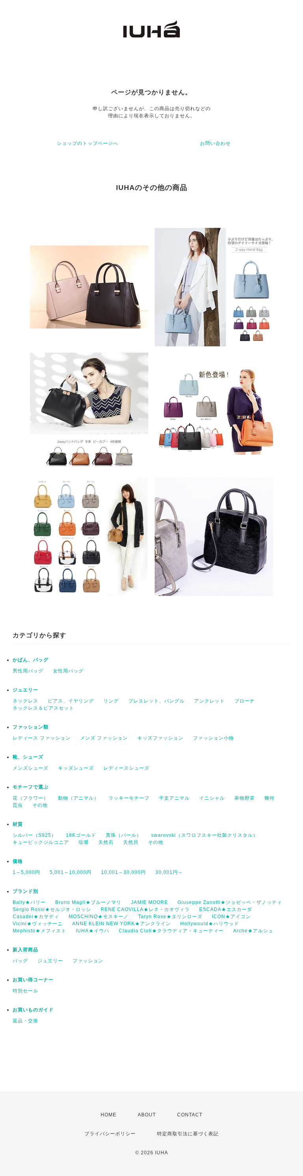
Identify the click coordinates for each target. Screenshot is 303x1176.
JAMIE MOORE (149, 902)
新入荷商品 (25, 949)
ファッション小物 (213, 738)
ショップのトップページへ (87, 143)
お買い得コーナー (33, 980)
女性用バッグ (68, 671)
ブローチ (244, 701)
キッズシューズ (76, 768)
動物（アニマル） (78, 798)
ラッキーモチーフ (129, 798)
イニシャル (212, 798)
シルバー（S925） (34, 835)
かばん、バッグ (31, 660)
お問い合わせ (215, 143)
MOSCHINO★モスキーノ (99, 916)
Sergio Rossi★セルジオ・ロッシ (52, 909)
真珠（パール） (124, 835)
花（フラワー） (31, 798)
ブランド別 (25, 891)
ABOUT (147, 1115)
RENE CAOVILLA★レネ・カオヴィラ (145, 909)
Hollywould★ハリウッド (209, 923)
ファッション (88, 961)
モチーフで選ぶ (31, 787)
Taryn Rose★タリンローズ (170, 916)
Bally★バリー (29, 902)
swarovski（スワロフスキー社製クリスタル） (204, 835)
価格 (18, 861)
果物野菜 (244, 798)
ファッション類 (31, 727)
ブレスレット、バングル (156, 701)
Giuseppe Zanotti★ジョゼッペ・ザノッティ (230, 902)
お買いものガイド (33, 1010)
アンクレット (209, 701)
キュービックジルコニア (41, 842)
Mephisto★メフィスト (39, 931)
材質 (18, 824)
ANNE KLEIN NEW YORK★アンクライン (121, 923)
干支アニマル (174, 798)
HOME (108, 1115)
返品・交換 (25, 1021)
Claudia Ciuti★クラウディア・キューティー (171, 931)
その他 (40, 805)
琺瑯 (84, 842)
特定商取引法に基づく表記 (188, 1134)
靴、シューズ (28, 757)
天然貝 (130, 842)
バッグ (20, 961)
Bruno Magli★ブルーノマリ (88, 902)
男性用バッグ (28, 671)
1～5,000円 (26, 872)
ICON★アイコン (231, 916)
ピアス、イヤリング (71, 701)
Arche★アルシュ (253, 931)
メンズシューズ (31, 768)
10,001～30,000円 (123, 872)
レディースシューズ (126, 768)
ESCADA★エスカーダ (225, 909)
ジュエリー (25, 690)
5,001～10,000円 (71, 872)
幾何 (269, 798)
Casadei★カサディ (36, 916)
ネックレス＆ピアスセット (43, 708)
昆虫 (18, 805)
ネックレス (25, 701)
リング (111, 701)
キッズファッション (160, 738)
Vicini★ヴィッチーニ (38, 923)
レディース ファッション (42, 738)
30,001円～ (169, 872)
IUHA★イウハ (92, 931)
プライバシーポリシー (110, 1134)
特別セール (25, 991)
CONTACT (189, 1115)
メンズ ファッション (104, 738)
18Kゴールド (81, 835)
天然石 (106, 842)
